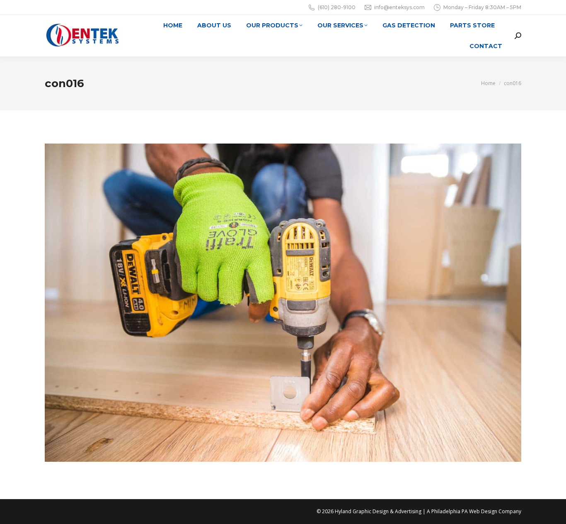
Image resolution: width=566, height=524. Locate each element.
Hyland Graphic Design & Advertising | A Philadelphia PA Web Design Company (428, 511)
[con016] (283, 303)
